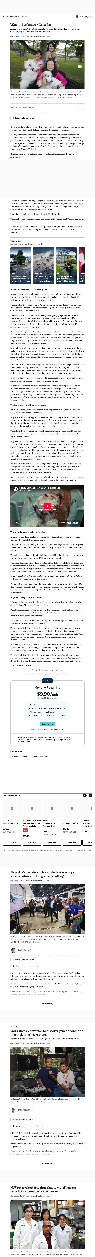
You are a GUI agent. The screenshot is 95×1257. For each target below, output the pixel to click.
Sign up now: (14, 36)
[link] (15, 16)
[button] (79, 16)
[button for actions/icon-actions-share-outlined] (81, 107)
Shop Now (12, 842)
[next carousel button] (80, 66)
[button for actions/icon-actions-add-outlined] (29, 950)
